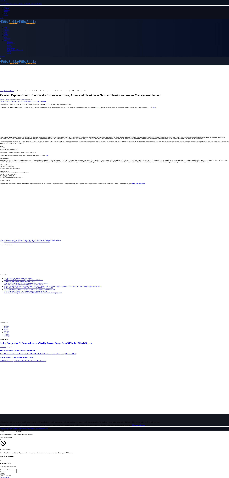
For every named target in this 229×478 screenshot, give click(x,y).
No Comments (23, 99)
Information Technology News (8, 240)
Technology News (55, 240)
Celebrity (6, 30)
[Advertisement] (53, 77)
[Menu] (0, 58)
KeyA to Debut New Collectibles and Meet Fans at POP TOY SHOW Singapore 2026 (28, 288)
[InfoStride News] (18, 24)
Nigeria (6, 34)
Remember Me (6, 475)
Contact (6, 15)
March (154, 107)
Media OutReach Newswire (15, 50)
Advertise (6, 8)
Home (5, 27)
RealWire (12, 99)
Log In (2, 473)
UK (47, 155)
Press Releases (11, 48)
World (9, 51)
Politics (6, 35)
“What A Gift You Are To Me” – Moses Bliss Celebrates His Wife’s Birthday (25, 291)
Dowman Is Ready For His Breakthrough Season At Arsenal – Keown (23, 284)
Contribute (7, 10)
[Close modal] (0, 439)
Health (9, 45)
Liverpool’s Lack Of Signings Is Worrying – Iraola (18, 278)
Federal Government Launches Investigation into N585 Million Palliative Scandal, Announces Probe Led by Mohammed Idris (38, 354)
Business (6, 29)
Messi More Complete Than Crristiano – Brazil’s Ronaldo (17, 350)
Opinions (9, 46)
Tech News (32, 240)
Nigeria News (3, 347)
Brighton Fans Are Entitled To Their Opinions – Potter (16, 357)
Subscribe (3, 56)
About (5, 7)
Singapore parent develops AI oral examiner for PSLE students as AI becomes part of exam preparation (33, 293)
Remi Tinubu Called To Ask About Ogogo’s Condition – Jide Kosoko (23, 280)
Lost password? (4, 477)
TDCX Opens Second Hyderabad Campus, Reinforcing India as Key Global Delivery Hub (29, 289)
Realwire (25, 240)
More (5, 40)
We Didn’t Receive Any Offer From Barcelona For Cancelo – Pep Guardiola (23, 361)
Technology (7, 38)
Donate (6, 11)
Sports (5, 37)
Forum (5, 13)
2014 (97, 107)
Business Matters (4, 99)
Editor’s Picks (11, 43)
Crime (5, 32)
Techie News (39, 240)
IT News (20, 240)
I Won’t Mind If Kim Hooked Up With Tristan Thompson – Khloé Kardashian (26, 283)
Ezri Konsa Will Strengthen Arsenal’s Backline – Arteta (19, 281)
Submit (19, 431)
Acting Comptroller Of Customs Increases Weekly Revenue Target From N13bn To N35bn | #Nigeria (46, 343)
